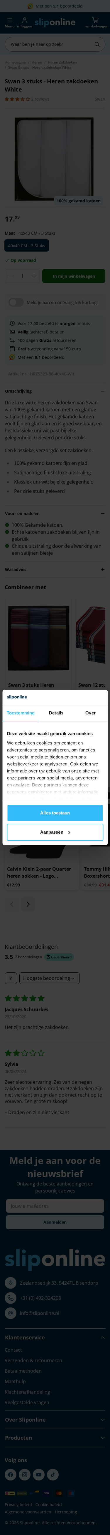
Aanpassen (51, 832)
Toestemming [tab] (21, 712)
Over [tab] (90, 712)
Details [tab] (56, 712)
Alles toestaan (55, 812)
